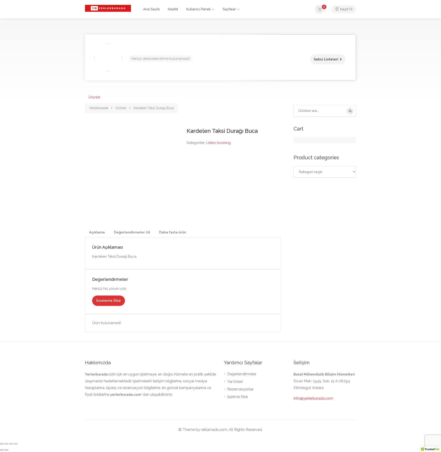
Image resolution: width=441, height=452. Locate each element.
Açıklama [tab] (97, 232)
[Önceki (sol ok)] (2, 450)
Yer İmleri (235, 381)
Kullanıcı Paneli (198, 9)
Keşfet (173, 9)
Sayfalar (229, 9)
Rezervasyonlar (240, 389)
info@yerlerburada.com (313, 398)
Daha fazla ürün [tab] (172, 232)
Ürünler (94, 97)
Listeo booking (218, 143)
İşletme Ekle (237, 397)
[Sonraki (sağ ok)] (6, 450)
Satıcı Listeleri (326, 59)
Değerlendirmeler (241, 374)
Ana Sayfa (151, 9)
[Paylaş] (11, 443)
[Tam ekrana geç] (6, 443)
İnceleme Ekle (108, 300)
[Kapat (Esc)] (15, 443)
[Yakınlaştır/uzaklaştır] (2, 443)
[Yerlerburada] (108, 8)
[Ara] (350, 111)
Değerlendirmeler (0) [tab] (132, 232)
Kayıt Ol (346, 9)
